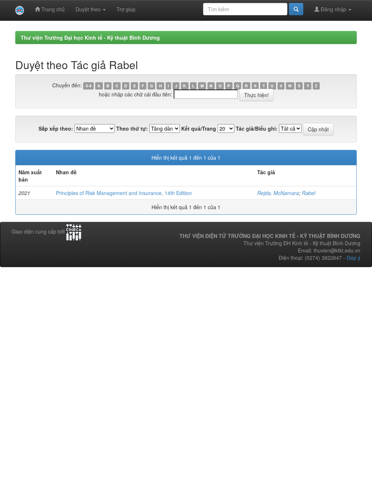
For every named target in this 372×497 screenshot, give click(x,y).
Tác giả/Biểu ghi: (257, 128)
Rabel (308, 192)
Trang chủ (52, 9)
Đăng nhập (333, 9)
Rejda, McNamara (278, 192)
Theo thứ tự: (132, 128)
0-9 (89, 85)
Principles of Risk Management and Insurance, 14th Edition (124, 192)
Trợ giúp (126, 9)
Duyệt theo (89, 9)
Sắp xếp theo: (56, 128)
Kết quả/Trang (198, 128)
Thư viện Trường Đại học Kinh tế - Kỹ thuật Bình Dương (90, 37)
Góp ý (353, 257)
